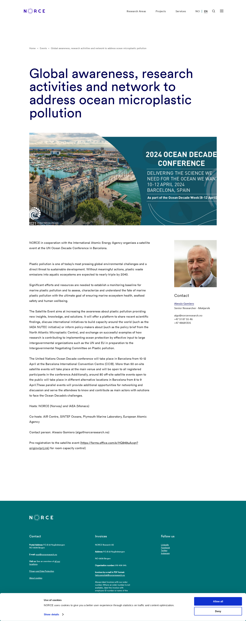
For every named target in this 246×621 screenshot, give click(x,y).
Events (43, 48)
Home (32, 48)
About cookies (35, 578)
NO (197, 11)
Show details (51, 614)
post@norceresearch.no (46, 554)
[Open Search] (213, 11)
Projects (161, 11)
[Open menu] (221, 11)
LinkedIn (165, 544)
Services (181, 11)
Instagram (165, 553)
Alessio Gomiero (184, 303)
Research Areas (136, 11)
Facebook (165, 547)
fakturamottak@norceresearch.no (110, 575)
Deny (218, 611)
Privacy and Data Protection (41, 571)
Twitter (164, 550)
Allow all (218, 601)
